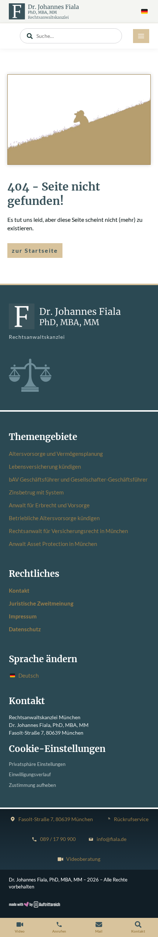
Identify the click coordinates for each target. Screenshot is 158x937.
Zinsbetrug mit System (36, 492)
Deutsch (28, 675)
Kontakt (19, 590)
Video (20, 931)
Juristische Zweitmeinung (41, 603)
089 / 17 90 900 (58, 839)
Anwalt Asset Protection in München (53, 543)
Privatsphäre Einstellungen (37, 764)
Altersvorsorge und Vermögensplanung (56, 453)
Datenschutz (25, 629)
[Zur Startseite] (44, 11)
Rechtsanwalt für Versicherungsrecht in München (68, 531)
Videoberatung (83, 859)
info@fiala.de (111, 839)
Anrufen (59, 931)
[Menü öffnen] (141, 36)
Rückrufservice (131, 819)
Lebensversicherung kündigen (45, 466)
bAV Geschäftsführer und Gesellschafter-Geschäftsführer (78, 479)
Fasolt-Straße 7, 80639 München (55, 819)
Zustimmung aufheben (32, 785)
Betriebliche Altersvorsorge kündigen (54, 518)
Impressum (23, 616)
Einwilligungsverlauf (30, 774)
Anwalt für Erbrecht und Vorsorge (49, 505)
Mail (99, 931)
